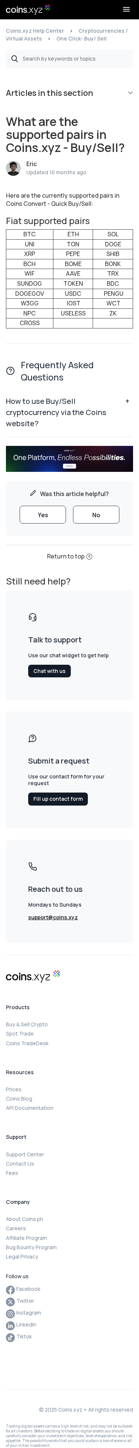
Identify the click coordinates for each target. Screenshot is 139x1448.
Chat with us (49, 670)
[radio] (43, 515)
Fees (12, 1172)
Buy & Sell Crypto (27, 1024)
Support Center (25, 1154)
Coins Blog (19, 1098)
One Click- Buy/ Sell (81, 38)
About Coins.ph (24, 1218)
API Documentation (29, 1107)
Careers (16, 1228)
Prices (13, 1089)
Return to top (66, 556)
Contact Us (20, 1163)
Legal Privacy (22, 1256)
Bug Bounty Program (31, 1247)
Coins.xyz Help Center (35, 30)
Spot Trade (20, 1033)
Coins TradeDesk (27, 1043)
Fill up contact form (58, 798)
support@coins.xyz (53, 917)
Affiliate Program (26, 1237)
